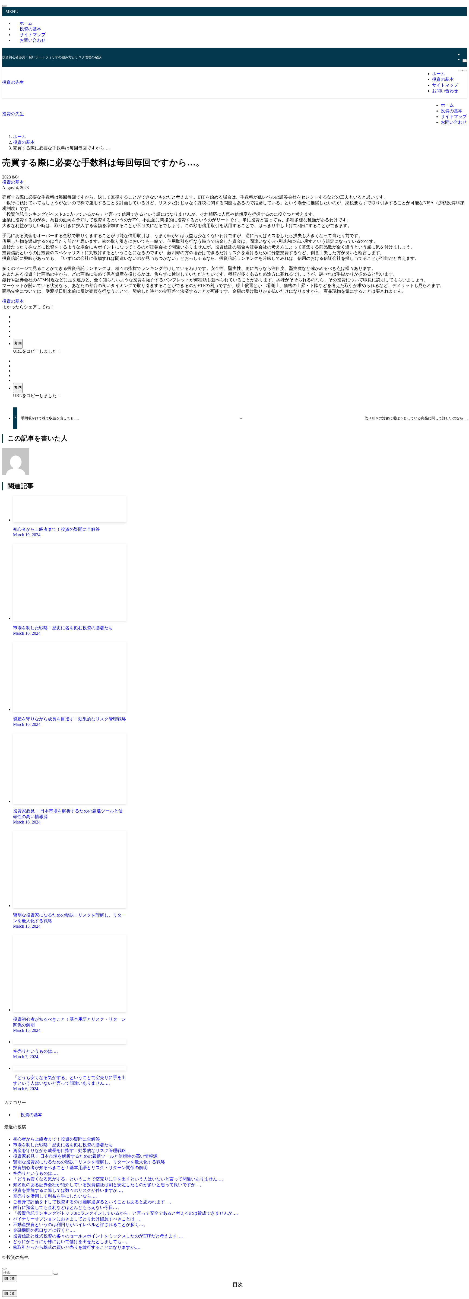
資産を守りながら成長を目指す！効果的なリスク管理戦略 (69, 1150)
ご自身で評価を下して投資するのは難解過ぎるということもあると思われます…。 (93, 1201)
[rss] (464, 54)
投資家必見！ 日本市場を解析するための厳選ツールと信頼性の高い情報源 (85, 1156)
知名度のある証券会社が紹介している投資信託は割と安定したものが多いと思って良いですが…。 (108, 1184)
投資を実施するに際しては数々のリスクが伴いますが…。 (69, 1190)
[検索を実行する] (55, 1274)
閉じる (9, 1278)
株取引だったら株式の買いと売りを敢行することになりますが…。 (78, 1247)
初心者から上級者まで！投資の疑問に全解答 (56, 1139)
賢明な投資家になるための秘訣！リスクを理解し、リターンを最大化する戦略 (89, 1162)
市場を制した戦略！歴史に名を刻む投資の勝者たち (63, 1144)
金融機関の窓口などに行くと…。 (45, 1230)
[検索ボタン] (464, 70)
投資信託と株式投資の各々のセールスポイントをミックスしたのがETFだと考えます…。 (99, 1236)
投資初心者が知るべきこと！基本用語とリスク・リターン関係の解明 (80, 1167)
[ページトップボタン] (4, 1268)
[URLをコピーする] (18, 344)
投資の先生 (13, 82)
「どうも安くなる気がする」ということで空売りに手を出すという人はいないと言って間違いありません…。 (119, 1179)
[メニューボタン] (460, 70)
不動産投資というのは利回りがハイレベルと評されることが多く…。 (80, 1224)
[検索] (464, 60)
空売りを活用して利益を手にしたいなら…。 (56, 1196)
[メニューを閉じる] (4, 6)
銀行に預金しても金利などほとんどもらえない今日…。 (67, 1207)
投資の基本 (13, 182)
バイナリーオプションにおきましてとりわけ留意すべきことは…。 (78, 1219)
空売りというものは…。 (37, 1173)
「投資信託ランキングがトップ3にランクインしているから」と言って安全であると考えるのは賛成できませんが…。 (127, 1213)
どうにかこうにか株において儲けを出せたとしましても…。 (71, 1241)
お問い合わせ (33, 40)
